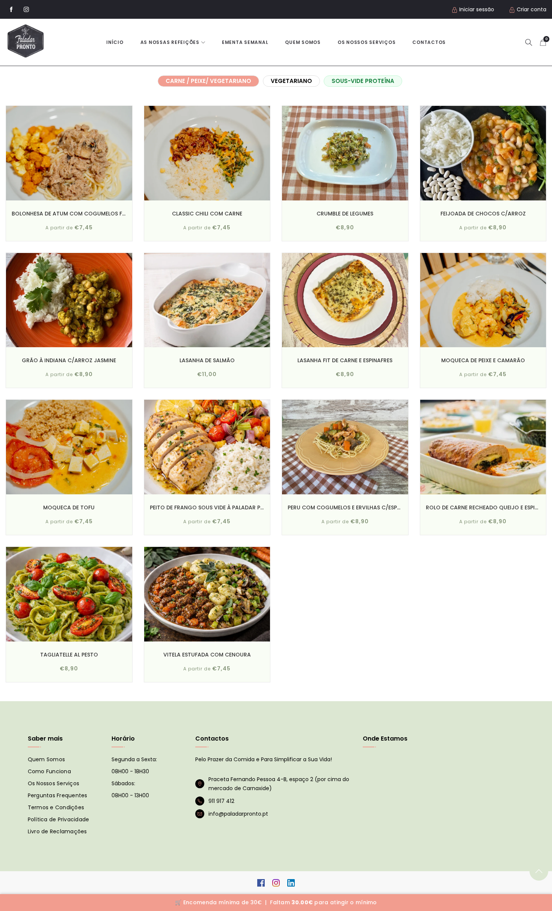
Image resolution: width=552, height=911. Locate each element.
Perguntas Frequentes (57, 795)
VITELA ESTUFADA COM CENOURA (207, 654)
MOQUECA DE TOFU (69, 507)
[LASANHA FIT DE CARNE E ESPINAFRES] (345, 300)
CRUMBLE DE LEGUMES (345, 213)
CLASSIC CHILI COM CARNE (207, 213)
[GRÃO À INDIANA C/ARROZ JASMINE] (69, 300)
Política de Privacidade (58, 819)
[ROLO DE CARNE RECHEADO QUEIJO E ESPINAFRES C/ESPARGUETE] (483, 447)
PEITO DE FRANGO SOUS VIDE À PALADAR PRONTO (207, 507)
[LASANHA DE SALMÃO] (207, 300)
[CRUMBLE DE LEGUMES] (345, 153)
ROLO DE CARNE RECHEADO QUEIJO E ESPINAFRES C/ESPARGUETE (483, 507)
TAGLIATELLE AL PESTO (69, 654)
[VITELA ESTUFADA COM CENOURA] (207, 594)
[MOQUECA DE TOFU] (69, 447)
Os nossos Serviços (367, 42)
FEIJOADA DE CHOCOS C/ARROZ (483, 213)
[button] (528, 42)
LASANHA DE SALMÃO (207, 360)
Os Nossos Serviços (54, 783)
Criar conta (531, 9)
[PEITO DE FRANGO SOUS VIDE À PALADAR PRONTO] (207, 447)
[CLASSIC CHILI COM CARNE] (207, 153)
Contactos (429, 42)
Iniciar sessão (476, 9)
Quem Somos (303, 42)
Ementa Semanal (245, 42)
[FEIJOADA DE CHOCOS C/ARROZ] (483, 153)
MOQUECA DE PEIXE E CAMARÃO (483, 360)
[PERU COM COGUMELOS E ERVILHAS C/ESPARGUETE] (345, 447)
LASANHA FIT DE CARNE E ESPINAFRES (344, 360)
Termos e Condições (56, 807)
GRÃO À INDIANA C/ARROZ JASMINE (69, 360)
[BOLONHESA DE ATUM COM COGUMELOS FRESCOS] (69, 153)
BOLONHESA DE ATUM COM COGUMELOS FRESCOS (69, 213)
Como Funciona (49, 771)
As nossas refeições (169, 42)
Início (115, 42)
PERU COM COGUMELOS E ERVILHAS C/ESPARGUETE (345, 507)
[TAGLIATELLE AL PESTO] (69, 594)
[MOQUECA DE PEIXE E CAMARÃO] (483, 300)
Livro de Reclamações (57, 831)
